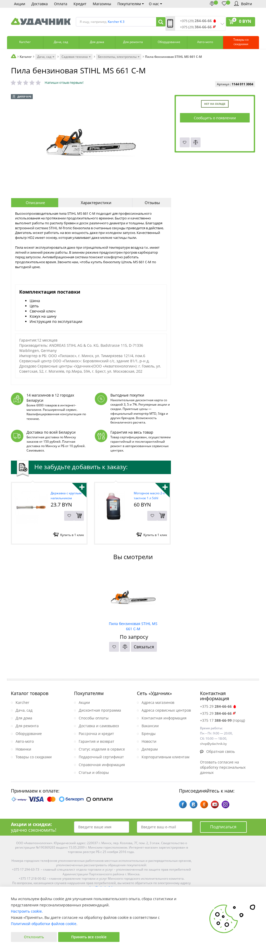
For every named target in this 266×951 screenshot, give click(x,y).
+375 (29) (196, 21)
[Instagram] (225, 804)
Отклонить (34, 936)
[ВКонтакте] (193, 804)
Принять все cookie (89, 936)
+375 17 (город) (222, 720)
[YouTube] (215, 804)
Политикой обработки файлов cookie (43, 923)
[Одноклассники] (204, 804)
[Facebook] (183, 804)
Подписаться (223, 827)
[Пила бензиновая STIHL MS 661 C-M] (133, 594)
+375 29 (216, 706)
